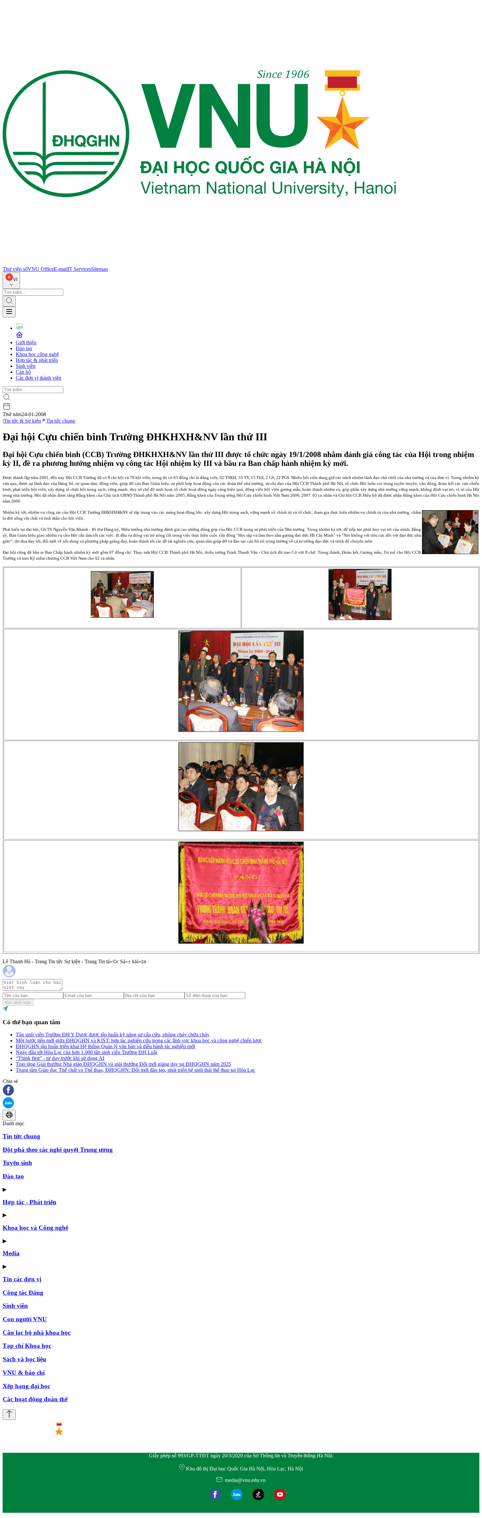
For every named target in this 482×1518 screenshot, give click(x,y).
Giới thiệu (26, 342)
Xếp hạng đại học (26, 1386)
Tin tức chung (60, 421)
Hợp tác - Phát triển (29, 1202)
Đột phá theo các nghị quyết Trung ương (58, 1149)
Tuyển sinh (17, 1162)
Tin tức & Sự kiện (22, 421)
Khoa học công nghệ (37, 354)
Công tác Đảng (23, 1292)
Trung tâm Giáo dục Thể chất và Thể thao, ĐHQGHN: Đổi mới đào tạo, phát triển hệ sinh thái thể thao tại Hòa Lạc (135, 1070)
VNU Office (41, 269)
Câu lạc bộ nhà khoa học (36, 1332)
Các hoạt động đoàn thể (35, 1399)
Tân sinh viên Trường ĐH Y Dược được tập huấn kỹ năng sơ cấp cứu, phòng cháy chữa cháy (113, 1034)
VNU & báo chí (24, 1372)
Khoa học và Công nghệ (35, 1227)
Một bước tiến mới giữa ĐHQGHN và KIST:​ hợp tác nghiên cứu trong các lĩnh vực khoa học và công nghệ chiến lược (139, 1040)
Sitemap (99, 269)
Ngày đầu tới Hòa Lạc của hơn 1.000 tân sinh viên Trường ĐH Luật (86, 1052)
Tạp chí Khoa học (27, 1345)
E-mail (61, 269)
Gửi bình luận (18, 1002)
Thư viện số (15, 269)
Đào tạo (24, 348)
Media (11, 1253)
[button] (241, 1090)
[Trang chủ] (199, 263)
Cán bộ (23, 372)
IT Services (79, 269)
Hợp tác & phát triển (37, 360)
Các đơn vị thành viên (38, 378)
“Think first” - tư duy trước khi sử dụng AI (60, 1058)
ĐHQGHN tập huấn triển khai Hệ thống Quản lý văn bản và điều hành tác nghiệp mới (105, 1046)
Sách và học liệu (24, 1359)
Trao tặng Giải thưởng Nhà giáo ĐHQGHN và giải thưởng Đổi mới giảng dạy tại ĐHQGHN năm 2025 (123, 1064)
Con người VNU (25, 1319)
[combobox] (11, 280)
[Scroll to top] (9, 1414)
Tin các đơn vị (22, 1279)
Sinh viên (25, 366)
